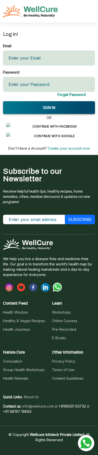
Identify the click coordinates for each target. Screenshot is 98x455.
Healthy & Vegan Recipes (24, 321)
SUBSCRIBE (80, 219)
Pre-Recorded (64, 329)
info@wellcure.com (38, 406)
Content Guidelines (67, 378)
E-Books (59, 338)
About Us (31, 397)
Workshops (61, 312)
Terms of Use (63, 370)
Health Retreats (15, 378)
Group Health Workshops (24, 370)
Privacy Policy (63, 361)
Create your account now (68, 148)
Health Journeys (16, 329)
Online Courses (64, 321)
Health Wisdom (15, 312)
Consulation (12, 361)
